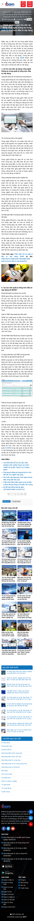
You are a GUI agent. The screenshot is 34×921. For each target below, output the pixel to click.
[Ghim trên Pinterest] (21, 494)
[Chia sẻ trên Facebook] (12, 494)
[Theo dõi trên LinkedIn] (8, 828)
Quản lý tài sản (8, 894)
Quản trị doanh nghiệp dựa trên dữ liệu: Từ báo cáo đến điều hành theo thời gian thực (19, 678)
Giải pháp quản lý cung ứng (10, 760)
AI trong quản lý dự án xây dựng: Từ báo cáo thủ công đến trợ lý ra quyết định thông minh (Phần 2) (19, 711)
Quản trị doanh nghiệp (9, 781)
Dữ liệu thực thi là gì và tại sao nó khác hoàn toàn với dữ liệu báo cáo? (19, 685)
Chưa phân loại (6, 746)
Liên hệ (22, 885)
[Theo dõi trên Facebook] (4, 828)
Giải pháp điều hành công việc (11, 753)
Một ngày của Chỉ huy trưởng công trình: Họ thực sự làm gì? (19, 730)
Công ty (23, 880)
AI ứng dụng (5, 742)
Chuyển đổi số (6, 749)
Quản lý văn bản (9, 900)
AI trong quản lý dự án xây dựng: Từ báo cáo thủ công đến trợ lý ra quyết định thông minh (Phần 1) (19, 717)
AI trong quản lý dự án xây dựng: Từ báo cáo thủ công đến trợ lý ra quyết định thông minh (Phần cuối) (19, 698)
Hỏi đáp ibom (6, 778)
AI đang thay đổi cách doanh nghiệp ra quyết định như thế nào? (19, 672)
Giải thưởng (24, 882)
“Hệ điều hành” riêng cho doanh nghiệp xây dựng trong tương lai (18, 692)
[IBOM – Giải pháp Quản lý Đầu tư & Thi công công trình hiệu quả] (9, 4)
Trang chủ (6, 12)
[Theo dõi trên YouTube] (13, 828)
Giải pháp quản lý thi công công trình (14, 764)
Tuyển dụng (5, 792)
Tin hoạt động (6, 788)
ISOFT (25, 917)
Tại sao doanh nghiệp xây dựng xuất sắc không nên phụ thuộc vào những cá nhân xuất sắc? (19, 724)
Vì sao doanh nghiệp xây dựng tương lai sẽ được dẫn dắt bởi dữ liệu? (19, 704)
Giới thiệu (4, 771)
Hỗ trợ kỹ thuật (6, 774)
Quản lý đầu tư (8, 880)
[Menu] (2, 4)
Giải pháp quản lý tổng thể (10, 767)
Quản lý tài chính (9, 907)
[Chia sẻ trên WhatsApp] (8, 494)
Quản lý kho (7, 892)
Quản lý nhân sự (9, 897)
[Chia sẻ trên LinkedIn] (25, 494)
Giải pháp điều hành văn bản (11, 756)
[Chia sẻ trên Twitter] (15, 494)
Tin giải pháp (15, 12)
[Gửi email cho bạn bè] (18, 494)
